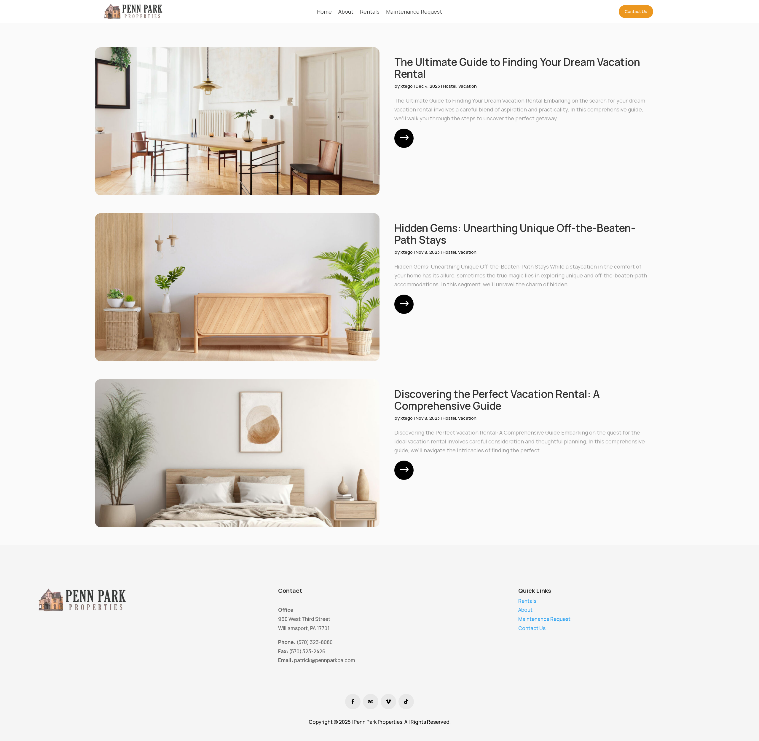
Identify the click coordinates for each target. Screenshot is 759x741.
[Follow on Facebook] (353, 701)
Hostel (449, 86)
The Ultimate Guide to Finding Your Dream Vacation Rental (517, 68)
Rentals (527, 601)
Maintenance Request (544, 619)
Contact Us (636, 11)
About (525, 609)
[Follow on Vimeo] (388, 701)
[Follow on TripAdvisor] (370, 701)
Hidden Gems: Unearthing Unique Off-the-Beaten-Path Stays (514, 234)
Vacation (467, 86)
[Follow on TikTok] (406, 701)
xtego (407, 86)
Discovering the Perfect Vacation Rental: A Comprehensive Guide (497, 400)
